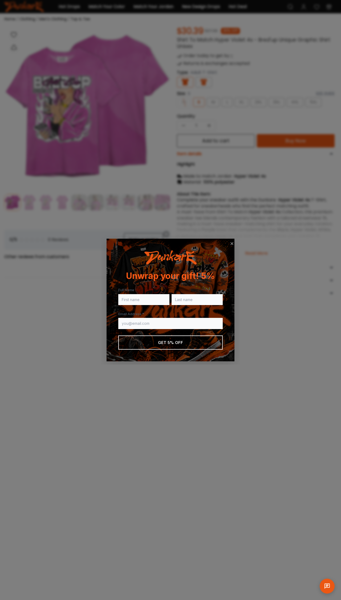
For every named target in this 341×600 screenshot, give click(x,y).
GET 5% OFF (170, 342)
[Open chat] (327, 586)
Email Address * (131, 314)
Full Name (126, 290)
